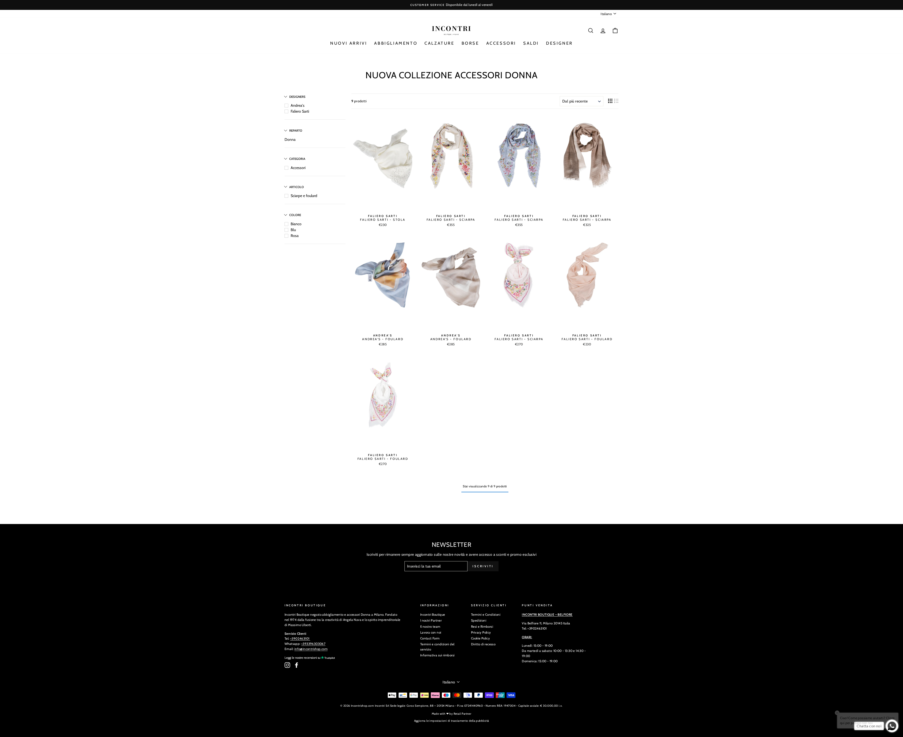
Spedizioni (478, 620)
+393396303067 (313, 644)
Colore (295, 215)
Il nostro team (430, 626)
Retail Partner (462, 713)
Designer (559, 43)
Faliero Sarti (300, 111)
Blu (293, 230)
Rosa (295, 235)
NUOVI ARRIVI (348, 43)
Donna (290, 139)
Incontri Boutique (432, 614)
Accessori (298, 168)
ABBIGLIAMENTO (395, 43)
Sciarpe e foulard (304, 195)
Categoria (297, 159)
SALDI (531, 43)
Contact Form (430, 638)
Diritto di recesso (483, 644)
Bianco (296, 224)
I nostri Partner (431, 620)
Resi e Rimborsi (482, 626)
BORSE (470, 43)
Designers (297, 97)
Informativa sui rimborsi (437, 655)
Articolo (296, 187)
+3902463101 (299, 638)
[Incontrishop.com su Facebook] (296, 665)
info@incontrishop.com (311, 649)
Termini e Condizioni (485, 614)
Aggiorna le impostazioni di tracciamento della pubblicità (451, 720)
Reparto (295, 130)
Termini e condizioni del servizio (437, 646)
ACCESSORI (501, 43)
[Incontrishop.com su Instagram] (287, 665)
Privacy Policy (481, 632)
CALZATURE (439, 43)
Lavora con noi (430, 632)
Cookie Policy (480, 638)
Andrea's (298, 105)
